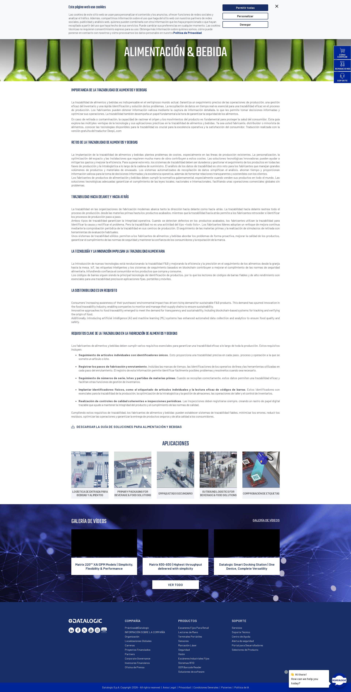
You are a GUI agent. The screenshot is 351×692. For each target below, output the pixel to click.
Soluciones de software (191, 671)
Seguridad (184, 649)
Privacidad (185, 687)
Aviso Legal (169, 687)
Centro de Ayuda (241, 636)
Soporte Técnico (241, 632)
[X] (84, 630)
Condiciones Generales (205, 687)
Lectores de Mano (188, 632)
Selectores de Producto (245, 649)
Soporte (239, 621)
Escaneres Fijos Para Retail (193, 627)
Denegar (245, 24)
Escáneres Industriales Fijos (193, 658)
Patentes (226, 687)
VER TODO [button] (175, 584)
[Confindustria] (104, 630)
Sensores (183, 640)
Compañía (133, 621)
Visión (181, 654)
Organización (132, 636)
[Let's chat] (339, 680)
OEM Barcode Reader (189, 667)
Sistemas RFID (186, 662)
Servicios (237, 627)
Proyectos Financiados (137, 649)
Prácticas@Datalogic (137, 627)
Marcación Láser (187, 645)
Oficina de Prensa (134, 667)
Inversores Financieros (137, 662)
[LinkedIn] (71, 630)
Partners (130, 654)
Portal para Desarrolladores (247, 645)
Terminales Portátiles (190, 636)
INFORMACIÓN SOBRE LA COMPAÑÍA (145, 632)
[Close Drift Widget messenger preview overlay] (286, 672)
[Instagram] (97, 630)
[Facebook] (78, 630)
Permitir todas (245, 7)
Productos (187, 621)
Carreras (130, 645)
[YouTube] (91, 630)
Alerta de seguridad (243, 640)
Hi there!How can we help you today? (304, 678)
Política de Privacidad (187, 32)
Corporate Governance (137, 658)
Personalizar (245, 16)
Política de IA (241, 687)
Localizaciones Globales (138, 640)
